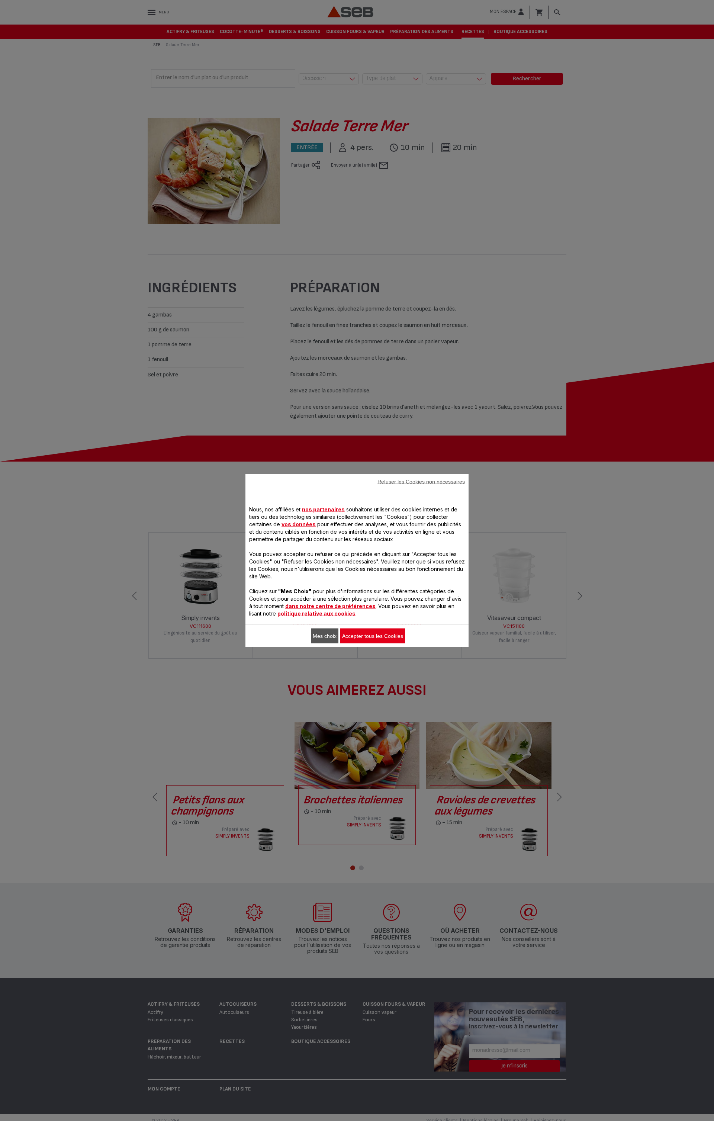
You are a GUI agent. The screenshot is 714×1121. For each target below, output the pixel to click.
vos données (299, 524)
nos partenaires (323, 509)
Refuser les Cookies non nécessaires (421, 482)
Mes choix (325, 636)
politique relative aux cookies (316, 613)
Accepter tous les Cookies (372, 636)
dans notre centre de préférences (330, 606)
